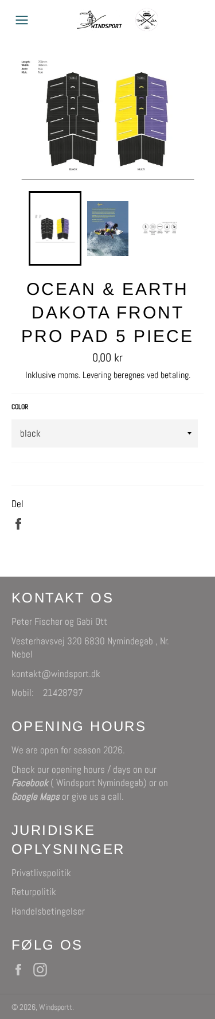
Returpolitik (33, 891)
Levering (97, 375)
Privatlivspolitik (41, 872)
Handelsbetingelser (48, 911)
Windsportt (55, 1007)
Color (19, 406)
